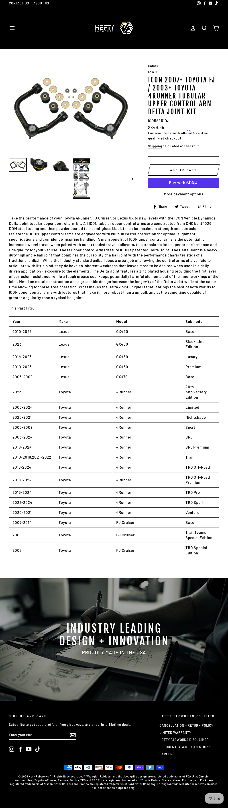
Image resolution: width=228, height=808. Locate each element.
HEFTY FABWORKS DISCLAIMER (184, 740)
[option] (71, 108)
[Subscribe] (73, 735)
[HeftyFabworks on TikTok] (37, 749)
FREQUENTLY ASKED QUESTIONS (185, 747)
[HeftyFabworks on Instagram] (11, 749)
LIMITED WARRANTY (175, 732)
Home (152, 66)
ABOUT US (41, 3)
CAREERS (167, 754)
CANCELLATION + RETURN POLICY (186, 725)
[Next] (130, 178)
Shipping (155, 146)
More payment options (183, 194)
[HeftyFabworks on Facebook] (20, 749)
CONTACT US (19, 3)
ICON (153, 72)
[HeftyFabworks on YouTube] (29, 749)
